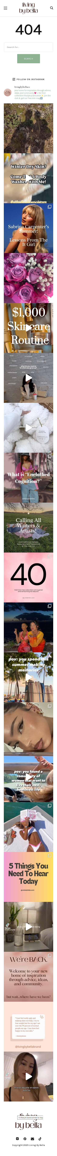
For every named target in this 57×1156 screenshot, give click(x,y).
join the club (28, 612)
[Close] (51, 535)
